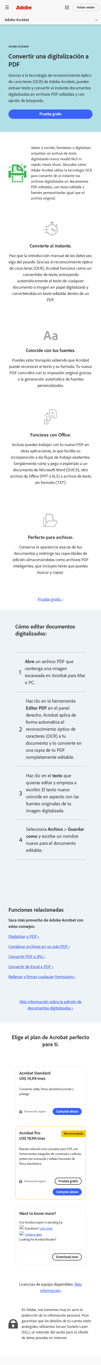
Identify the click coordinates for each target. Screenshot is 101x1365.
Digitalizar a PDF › (23, 936)
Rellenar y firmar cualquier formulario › (42, 976)
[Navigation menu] (7, 7)
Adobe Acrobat (17, 20)
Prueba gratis (50, 114)
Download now (67, 1257)
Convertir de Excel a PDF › (30, 966)
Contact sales (33, 1235)
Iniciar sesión (86, 7)
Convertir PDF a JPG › (26, 956)
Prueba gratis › (50, 599)
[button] (67, 7)
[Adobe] (23, 7)
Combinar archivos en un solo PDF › (39, 946)
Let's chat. (46, 1229)
